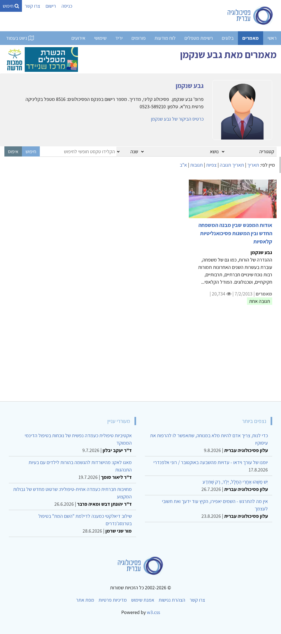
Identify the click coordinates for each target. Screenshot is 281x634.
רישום (51, 6)
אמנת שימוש (142, 600)
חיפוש (9, 6)
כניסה (66, 6)
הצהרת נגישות (172, 600)
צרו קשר (32, 6)
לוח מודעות (165, 38)
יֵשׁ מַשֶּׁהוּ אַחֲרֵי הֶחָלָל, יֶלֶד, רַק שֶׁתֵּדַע (235, 482)
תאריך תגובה (232, 165)
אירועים (78, 38)
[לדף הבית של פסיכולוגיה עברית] (250, 15)
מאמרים (250, 38)
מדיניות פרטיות (113, 600)
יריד (119, 38)
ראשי (272, 38)
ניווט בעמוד (17, 38)
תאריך (253, 165)
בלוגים (228, 38)
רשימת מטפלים (198, 38)
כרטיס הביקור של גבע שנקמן (177, 119)
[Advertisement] (140, 356)
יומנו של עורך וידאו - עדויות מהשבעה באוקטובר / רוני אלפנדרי (210, 462)
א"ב (183, 165)
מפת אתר (85, 600)
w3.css (153, 612)
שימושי (100, 38)
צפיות (211, 165)
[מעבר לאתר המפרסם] (41, 59)
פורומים (138, 38)
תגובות (196, 165)
